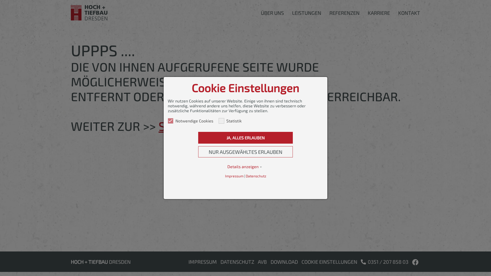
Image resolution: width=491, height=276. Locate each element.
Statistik (234, 120)
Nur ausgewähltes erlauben (245, 152)
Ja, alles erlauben (246, 137)
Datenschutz (256, 176)
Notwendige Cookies (194, 120)
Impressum (234, 176)
